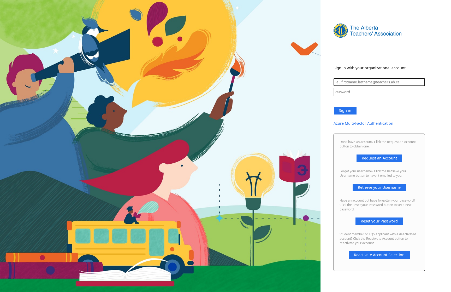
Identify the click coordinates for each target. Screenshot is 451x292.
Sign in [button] (345, 110)
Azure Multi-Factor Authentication (363, 123)
